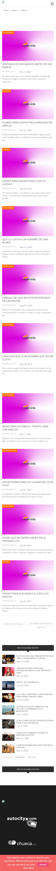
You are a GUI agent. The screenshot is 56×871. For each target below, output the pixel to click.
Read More (29, 868)
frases (6, 149)
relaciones (8, 32)
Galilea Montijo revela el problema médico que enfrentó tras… (33, 670)
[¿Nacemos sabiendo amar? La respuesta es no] (8, 736)
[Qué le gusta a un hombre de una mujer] (28, 221)
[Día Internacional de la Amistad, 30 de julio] (28, 464)
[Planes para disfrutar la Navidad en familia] (28, 104)
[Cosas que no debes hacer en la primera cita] (28, 519)
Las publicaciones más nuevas (41, 623)
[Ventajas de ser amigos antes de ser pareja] (28, 46)
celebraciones (9, 450)
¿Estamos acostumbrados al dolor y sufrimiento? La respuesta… (32, 708)
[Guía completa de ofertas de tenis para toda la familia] (8, 723)
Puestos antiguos (14, 624)
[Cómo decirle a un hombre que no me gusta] (28, 338)
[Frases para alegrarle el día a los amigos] (28, 575)
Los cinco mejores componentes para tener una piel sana (34, 695)
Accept (42, 864)
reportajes (8, 395)
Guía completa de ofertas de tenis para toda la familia (34, 721)
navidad (6, 91)
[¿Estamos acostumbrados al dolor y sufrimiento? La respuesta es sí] (8, 710)
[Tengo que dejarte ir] (8, 685)
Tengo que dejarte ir (27, 682)
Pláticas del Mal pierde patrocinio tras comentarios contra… (35, 657)
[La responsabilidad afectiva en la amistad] (8, 748)
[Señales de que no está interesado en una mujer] (28, 279)
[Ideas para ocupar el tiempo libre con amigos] (28, 408)
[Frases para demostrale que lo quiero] (28, 163)
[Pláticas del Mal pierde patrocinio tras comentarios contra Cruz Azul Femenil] (8, 659)
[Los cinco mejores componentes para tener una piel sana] (8, 697)
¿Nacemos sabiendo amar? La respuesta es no (32, 734)
